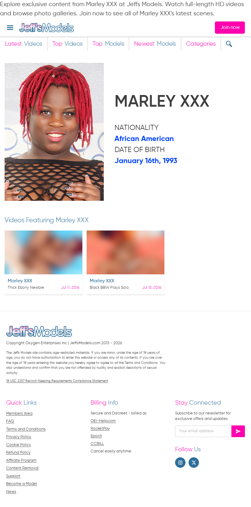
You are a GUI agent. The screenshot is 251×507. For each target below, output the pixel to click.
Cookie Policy (18, 445)
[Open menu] (10, 28)
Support (13, 476)
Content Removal (22, 468)
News (11, 492)
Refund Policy (18, 453)
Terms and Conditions (26, 429)
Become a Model (21, 484)
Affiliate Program (21, 461)
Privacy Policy (18, 437)
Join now (229, 27)
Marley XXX (20, 281)
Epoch (96, 436)
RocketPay (100, 429)
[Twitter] (194, 462)
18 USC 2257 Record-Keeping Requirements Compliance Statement (57, 381)
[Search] (229, 44)
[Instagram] (180, 462)
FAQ (10, 421)
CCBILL (97, 444)
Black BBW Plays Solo (109, 288)
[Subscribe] (238, 431)
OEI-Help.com (103, 421)
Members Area (19, 414)
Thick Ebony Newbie (26, 288)
